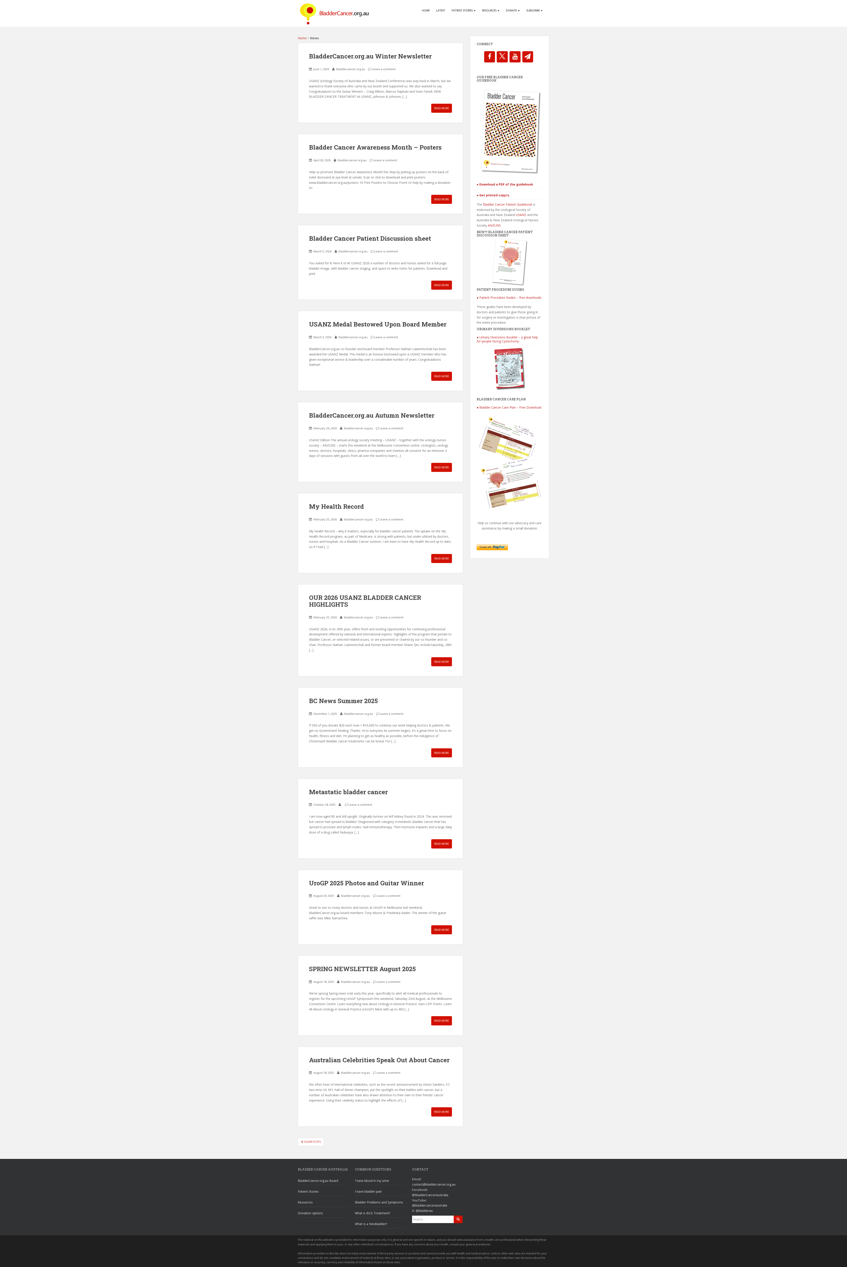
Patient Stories (462, 10)
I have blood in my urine (372, 1181)
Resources (489, 10)
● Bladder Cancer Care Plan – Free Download (509, 407)
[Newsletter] (527, 56)
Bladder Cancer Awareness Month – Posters (375, 147)
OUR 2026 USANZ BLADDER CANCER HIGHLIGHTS (365, 600)
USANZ (521, 215)
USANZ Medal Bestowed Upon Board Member (377, 324)
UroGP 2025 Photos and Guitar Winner (366, 883)
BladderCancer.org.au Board (318, 1181)
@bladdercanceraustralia (429, 1205)
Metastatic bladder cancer (348, 792)
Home (426, 10)
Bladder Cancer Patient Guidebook (507, 204)
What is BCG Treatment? (372, 1213)
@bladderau (424, 1211)
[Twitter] (502, 56)
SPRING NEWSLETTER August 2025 (362, 969)
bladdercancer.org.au (350, 69)
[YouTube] (515, 56)
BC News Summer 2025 (343, 701)
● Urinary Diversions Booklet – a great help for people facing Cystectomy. (507, 339)
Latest (440, 10)
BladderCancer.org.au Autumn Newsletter (371, 415)
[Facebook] (489, 56)
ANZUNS (494, 225)
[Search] (458, 1219)
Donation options (310, 1213)
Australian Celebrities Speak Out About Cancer (379, 1060)
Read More (441, 108)
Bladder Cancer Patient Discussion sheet (370, 238)
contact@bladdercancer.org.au (433, 1184)
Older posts (312, 1142)
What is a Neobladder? (371, 1224)
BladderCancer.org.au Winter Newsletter (370, 56)
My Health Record (336, 506)
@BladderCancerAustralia (430, 1195)
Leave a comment (383, 69)
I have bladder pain (368, 1191)
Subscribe (533, 10)
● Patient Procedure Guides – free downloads (509, 297)
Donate (511, 10)
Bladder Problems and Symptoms (379, 1202)
